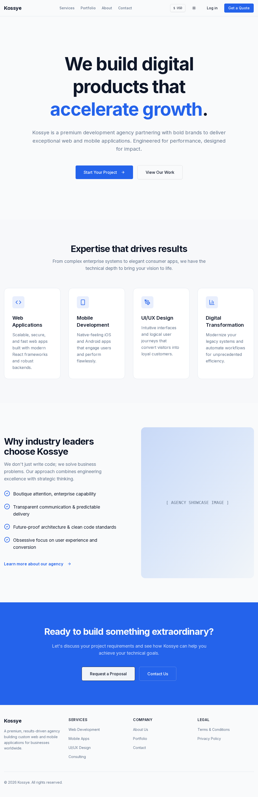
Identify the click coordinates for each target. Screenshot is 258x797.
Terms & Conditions (214, 729)
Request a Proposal (108, 673)
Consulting (77, 756)
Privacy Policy (209, 738)
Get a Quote (239, 8)
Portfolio (88, 8)
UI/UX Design (80, 747)
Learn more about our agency (33, 563)
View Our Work (160, 172)
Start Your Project (100, 172)
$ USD (177, 8)
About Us (140, 729)
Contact (125, 8)
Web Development (84, 729)
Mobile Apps (79, 738)
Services (67, 8)
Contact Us (157, 673)
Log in (212, 8)
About (107, 8)
